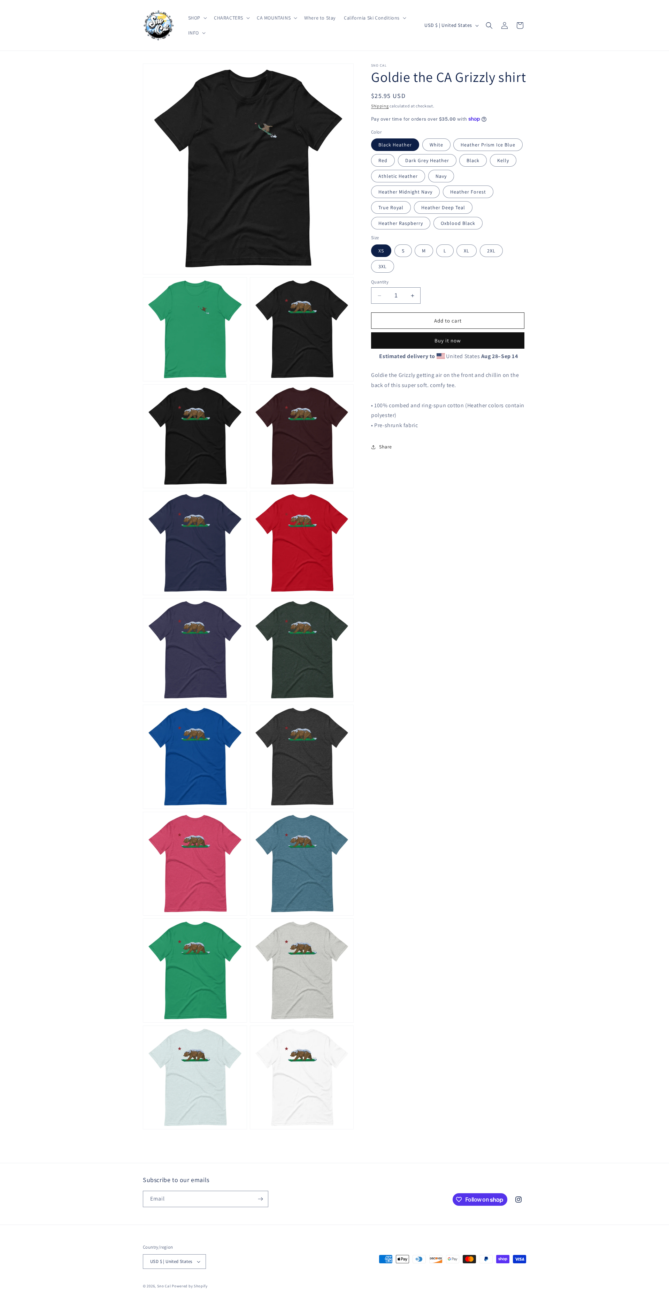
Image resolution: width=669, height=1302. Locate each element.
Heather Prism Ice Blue (488, 145)
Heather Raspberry (400, 223)
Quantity (380, 282)
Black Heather (395, 145)
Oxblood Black (458, 223)
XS (381, 251)
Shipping (380, 105)
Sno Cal (164, 1286)
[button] (197, 17)
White (436, 145)
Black (473, 160)
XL (466, 251)
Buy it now (448, 340)
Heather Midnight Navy (405, 192)
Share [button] (385, 447)
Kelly (503, 160)
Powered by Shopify (190, 1286)
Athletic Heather (398, 176)
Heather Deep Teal (443, 207)
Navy (441, 176)
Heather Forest (468, 192)
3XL (382, 266)
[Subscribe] (260, 1199)
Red (382, 160)
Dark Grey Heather (427, 160)
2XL (491, 251)
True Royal (390, 207)
